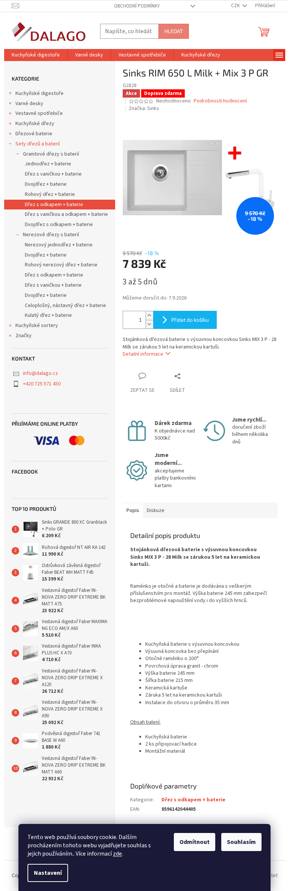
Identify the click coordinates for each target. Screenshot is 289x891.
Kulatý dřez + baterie (48, 315)
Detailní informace (143, 354)
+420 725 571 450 (42, 384)
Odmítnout (194, 842)
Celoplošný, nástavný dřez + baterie (65, 305)
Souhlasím (241, 842)
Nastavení (48, 873)
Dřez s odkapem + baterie (54, 204)
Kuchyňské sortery (36, 325)
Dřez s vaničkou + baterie (53, 174)
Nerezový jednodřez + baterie (59, 245)
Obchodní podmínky (137, 6)
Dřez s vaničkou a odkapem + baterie (66, 214)
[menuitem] (35, 55)
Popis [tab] (132, 510)
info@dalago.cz (40, 373)
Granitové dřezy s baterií (51, 154)
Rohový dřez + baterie (50, 194)
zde (117, 854)
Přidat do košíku (190, 319)
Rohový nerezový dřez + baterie (61, 265)
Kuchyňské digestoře (39, 93)
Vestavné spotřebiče (39, 113)
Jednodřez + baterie (48, 164)
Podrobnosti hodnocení (220, 101)
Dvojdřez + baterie (46, 184)
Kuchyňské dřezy (34, 123)
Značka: (144, 108)
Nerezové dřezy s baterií (51, 234)
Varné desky (29, 103)
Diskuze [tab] (155, 510)
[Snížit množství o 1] (149, 324)
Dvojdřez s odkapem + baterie (59, 224)
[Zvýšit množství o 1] (149, 315)
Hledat (173, 31)
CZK (236, 5)
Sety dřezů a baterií (37, 144)
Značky (23, 335)
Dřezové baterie (33, 134)
